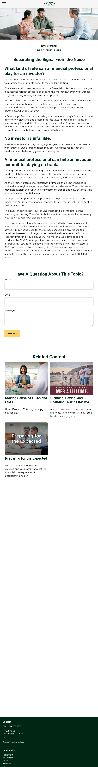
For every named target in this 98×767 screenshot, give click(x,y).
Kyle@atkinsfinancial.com (14, 742)
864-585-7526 (15, 726)
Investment (8, 758)
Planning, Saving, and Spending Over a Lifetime (69, 400)
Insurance (7, 764)
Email (7, 294)
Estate (5, 761)
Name (7, 279)
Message (9, 310)
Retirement (8, 755)
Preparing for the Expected (26, 458)
